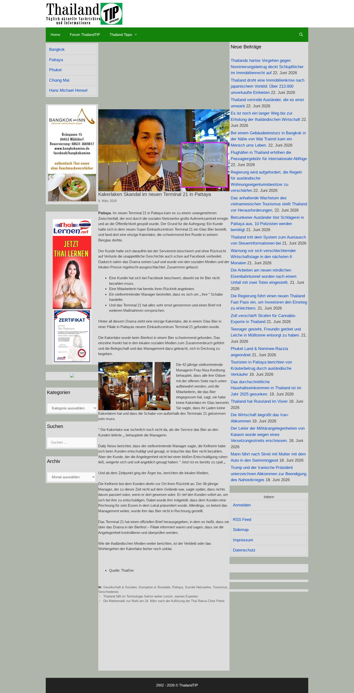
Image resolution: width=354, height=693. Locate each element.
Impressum (243, 540)
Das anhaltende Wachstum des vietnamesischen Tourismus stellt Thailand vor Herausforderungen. (269, 204)
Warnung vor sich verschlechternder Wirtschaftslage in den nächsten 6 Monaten (263, 256)
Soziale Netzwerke (198, 587)
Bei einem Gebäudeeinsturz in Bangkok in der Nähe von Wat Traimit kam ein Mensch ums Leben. (268, 139)
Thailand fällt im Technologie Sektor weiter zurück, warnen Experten (150, 596)
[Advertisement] (163, 75)
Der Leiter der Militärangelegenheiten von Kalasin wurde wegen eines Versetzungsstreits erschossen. (268, 434)
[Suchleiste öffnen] (301, 34)
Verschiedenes (108, 592)
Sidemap (241, 529)
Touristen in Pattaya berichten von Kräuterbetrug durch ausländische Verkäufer (261, 368)
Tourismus (220, 587)
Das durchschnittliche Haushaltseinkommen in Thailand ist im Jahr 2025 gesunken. (266, 388)
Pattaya (177, 587)
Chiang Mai (59, 80)
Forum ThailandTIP (85, 34)
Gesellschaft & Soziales (120, 587)
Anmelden (242, 505)
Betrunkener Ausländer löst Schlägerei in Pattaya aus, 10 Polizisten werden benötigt (267, 223)
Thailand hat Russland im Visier (259, 401)
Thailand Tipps (121, 34)
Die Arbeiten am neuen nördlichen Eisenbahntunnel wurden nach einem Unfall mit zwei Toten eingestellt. (263, 276)
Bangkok (57, 49)
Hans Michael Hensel (68, 90)
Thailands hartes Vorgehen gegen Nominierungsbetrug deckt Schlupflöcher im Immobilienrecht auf (267, 66)
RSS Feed (242, 519)
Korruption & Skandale (154, 587)
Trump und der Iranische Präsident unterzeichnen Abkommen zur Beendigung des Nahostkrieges (268, 473)
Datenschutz (244, 550)
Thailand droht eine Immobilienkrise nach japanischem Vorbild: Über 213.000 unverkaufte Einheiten (267, 86)
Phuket (55, 70)
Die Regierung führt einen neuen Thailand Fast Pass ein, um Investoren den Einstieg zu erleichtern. (269, 302)
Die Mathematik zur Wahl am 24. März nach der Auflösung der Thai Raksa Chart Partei (163, 601)
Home (55, 34)
